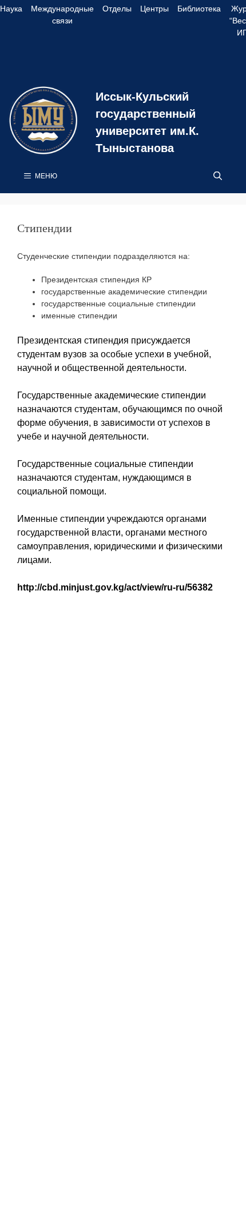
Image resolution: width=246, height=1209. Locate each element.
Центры (154, 8)
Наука (11, 8)
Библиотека (199, 8)
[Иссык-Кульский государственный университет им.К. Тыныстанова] (43, 120)
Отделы (117, 8)
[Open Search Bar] (218, 176)
